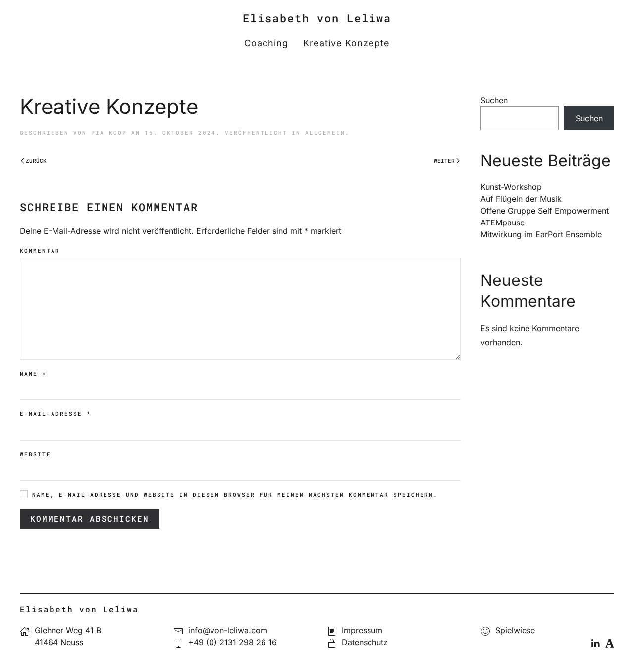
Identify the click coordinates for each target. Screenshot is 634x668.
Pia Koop (109, 132)
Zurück (36, 160)
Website (35, 454)
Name (33, 373)
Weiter (444, 160)
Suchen (494, 100)
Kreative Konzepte (346, 43)
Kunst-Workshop (511, 187)
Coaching (266, 43)
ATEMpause (502, 222)
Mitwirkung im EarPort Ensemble (541, 234)
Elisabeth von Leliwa (317, 18)
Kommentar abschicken (89, 518)
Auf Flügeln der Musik (521, 199)
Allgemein (325, 132)
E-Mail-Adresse (55, 413)
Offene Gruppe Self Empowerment (544, 211)
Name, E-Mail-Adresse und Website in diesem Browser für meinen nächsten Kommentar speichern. (233, 494)
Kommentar (40, 250)
